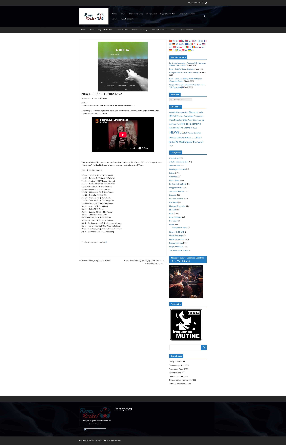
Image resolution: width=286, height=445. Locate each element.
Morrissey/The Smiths (187, 14)
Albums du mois (196, 112)
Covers (181, 116)
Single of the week (136, 14)
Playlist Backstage (176, 236)
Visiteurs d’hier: (175, 373)
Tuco (171, 145)
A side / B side (174, 158)
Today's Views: (175, 361)
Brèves (172, 173)
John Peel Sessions (176, 191)
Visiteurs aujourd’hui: (177, 365)
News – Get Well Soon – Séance (181, 69)
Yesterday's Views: (176, 369)
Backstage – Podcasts (177, 169)
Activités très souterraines (178, 112)
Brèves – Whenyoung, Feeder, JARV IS (96, 261)
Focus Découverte (194, 120)
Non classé (173, 221)
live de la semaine (191, 123)
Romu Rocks (97, 440)
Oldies (171, 225)
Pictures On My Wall (194, 133)
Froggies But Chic (175, 188)
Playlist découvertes (176, 239)
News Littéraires (175, 217)
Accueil (114, 14)
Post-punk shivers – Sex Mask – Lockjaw (184, 73)
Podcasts (193, 138)
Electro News (174, 180)
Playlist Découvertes (179, 137)
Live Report (173, 202)
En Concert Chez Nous (177, 184)
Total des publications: (177, 384)
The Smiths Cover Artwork (179, 250)
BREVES (173, 116)
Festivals (183, 120)
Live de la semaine (176, 199)
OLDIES (184, 132)
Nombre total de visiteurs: (179, 380)
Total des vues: (175, 376)
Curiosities (188, 116)
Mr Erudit (194, 128)
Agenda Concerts (127, 19)
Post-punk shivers (176, 243)
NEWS (174, 132)
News (123, 14)
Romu (95, 99)
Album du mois (151, 14)
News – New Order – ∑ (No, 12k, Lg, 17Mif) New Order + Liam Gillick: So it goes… (144, 262)
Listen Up (172, 195)
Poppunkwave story (167, 14)
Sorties (114, 19)
